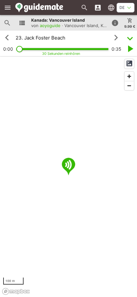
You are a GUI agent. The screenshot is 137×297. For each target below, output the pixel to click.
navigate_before (7, 37)
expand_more (130, 38)
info (115, 23)
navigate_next (116, 37)
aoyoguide (50, 25)
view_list (22, 23)
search (7, 23)
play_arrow (130, 48)
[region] (68, 176)
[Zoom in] (129, 76)
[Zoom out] (129, 85)
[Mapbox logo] (16, 291)
